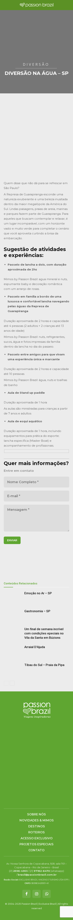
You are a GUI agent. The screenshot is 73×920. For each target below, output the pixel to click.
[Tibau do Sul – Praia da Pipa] (13, 669)
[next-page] (12, 683)
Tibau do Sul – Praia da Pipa (44, 665)
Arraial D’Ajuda (34, 647)
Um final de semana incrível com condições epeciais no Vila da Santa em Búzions (44, 633)
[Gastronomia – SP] (13, 615)
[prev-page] (6, 683)
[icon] (26, 894)
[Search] (68, 5)
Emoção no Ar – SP (38, 593)
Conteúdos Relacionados (20, 583)
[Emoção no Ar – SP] (13, 597)
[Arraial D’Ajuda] (13, 651)
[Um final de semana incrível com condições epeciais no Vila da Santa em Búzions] (13, 633)
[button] (6, 5)
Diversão (36, 64)
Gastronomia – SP (37, 611)
